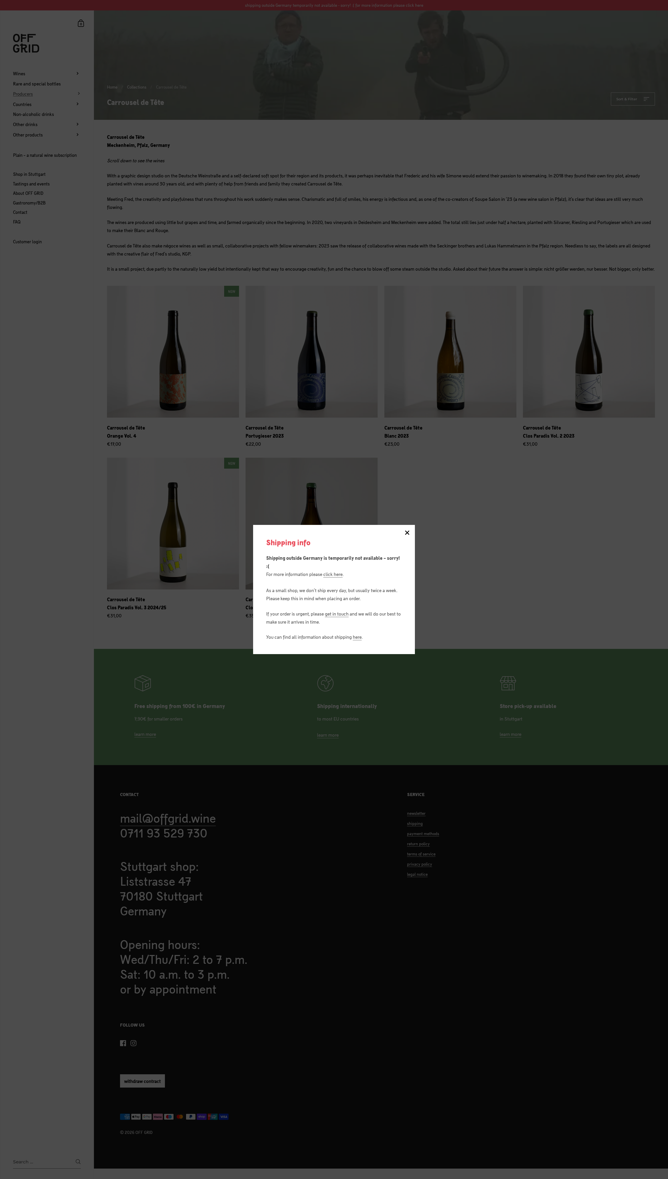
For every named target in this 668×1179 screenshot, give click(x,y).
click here (333, 573)
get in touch (337, 613)
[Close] (407, 533)
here (357, 636)
